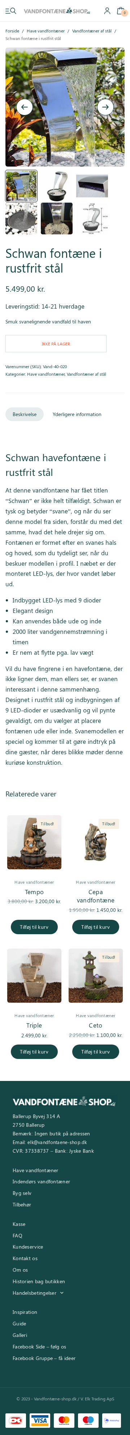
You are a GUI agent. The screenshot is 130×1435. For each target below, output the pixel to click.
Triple (34, 1025)
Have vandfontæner (46, 31)
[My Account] (107, 10)
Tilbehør (22, 1204)
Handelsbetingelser (34, 1292)
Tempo (34, 892)
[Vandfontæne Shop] (56, 10)
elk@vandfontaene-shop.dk (57, 1142)
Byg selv (22, 1192)
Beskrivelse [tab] (24, 414)
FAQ (17, 1235)
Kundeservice (28, 1246)
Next (105, 107)
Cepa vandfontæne (96, 896)
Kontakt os (25, 1258)
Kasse (19, 1223)
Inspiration (25, 1311)
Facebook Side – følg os (39, 1346)
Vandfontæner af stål (92, 31)
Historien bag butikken (39, 1281)
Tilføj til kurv (34, 926)
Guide (19, 1323)
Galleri (20, 1335)
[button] (113, 59)
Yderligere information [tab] (77, 414)
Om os (20, 1269)
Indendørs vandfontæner (41, 1181)
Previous (24, 107)
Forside (12, 31)
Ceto (95, 1025)
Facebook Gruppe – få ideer (44, 1358)
